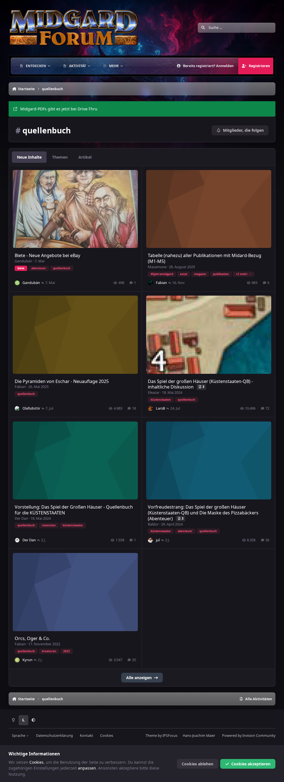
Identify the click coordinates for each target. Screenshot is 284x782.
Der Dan (21, 518)
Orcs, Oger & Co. (32, 638)
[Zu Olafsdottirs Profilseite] (17, 408)
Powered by (248, 735)
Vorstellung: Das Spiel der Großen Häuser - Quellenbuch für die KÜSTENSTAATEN (74, 510)
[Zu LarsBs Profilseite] (150, 408)
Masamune (157, 266)
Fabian (161, 282)
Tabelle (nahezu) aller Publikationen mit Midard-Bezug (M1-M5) (204, 258)
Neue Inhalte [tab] (29, 157)
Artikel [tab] (85, 157)
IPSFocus (170, 735)
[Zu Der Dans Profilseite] (17, 540)
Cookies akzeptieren (250, 763)
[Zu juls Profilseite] (150, 540)
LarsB (160, 408)
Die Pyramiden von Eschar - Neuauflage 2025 (62, 381)
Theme (151, 735)
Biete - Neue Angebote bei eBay (47, 255)
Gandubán (23, 260)
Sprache (19, 735)
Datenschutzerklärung (54, 735)
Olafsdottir (31, 408)
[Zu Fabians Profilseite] (150, 282)
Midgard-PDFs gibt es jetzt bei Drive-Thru (58, 108)
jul (158, 539)
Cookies (106, 735)
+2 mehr (242, 274)
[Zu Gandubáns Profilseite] (17, 282)
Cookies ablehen (197, 763)
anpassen (87, 768)
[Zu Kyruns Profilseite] (17, 659)
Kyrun (27, 659)
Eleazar (153, 392)
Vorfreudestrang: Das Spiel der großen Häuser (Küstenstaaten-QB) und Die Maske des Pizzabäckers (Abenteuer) (203, 513)
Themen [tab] (60, 157)
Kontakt (86, 735)
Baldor (153, 524)
